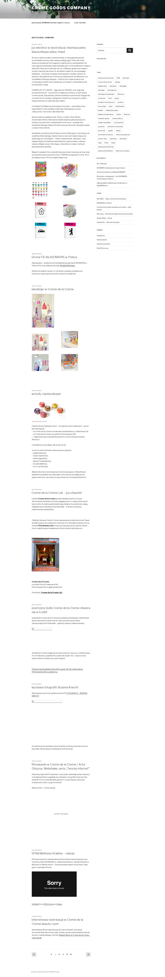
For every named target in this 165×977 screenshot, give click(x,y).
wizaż (113, 143)
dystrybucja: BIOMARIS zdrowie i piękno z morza (51, 23)
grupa (117, 98)
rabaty (118, 131)
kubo (111, 106)
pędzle (110, 131)
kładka (100, 110)
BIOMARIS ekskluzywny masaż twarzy (111, 168)
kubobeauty (120, 106)
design (117, 82)
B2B (118, 78)
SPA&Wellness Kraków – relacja (53, 853)
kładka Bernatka (112, 110)
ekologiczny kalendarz (106, 94)
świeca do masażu (122, 151)
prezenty (101, 126)
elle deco (120, 94)
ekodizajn (122, 86)
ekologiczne (112, 90)
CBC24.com (49, 904)
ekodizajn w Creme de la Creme (53, 289)
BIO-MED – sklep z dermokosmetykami (111, 199)
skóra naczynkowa (123, 135)
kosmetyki (102, 106)
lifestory (127, 114)
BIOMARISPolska (67, 266)
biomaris (126, 78)
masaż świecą (117, 118)
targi (99, 143)
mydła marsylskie (104, 122)
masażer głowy (103, 118)
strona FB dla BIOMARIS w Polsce (54, 257)
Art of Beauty (102, 164)
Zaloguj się (101, 235)
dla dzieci (113, 86)
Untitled (35, 904)
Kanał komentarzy (103, 244)
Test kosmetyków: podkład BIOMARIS (111, 172)
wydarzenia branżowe (106, 147)
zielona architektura (105, 151)
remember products (105, 135)
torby (106, 143)
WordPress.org (102, 248)
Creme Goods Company (61, 7)
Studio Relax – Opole (104, 218)
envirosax (101, 98)
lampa (119, 114)
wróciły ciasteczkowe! (46, 394)
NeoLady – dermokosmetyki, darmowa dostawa (115, 214)
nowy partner (119, 122)
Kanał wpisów (102, 240)
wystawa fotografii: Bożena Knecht (55, 687)
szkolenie (123, 139)
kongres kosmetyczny (106, 102)
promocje (101, 131)
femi (110, 98)
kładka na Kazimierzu (106, 114)
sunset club (102, 139)
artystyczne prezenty (106, 78)
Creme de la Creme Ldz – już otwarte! (57, 492)
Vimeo (59, 904)
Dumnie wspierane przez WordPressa (45, 972)
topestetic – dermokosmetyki (108, 222)
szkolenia (113, 139)
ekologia (101, 90)
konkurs (121, 102)
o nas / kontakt (80, 23)
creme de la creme (105, 82)
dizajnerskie (102, 86)
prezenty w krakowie (115, 126)
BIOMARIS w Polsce (104, 203)
